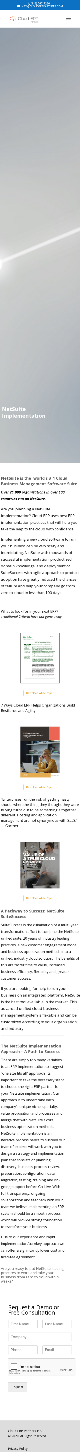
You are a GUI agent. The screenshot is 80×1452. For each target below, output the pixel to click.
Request (17, 1387)
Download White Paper (40, 693)
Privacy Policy (18, 1448)
